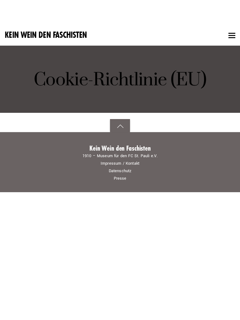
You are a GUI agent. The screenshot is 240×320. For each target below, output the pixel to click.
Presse (120, 178)
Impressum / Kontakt (120, 163)
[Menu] (231, 35)
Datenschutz (120, 171)
